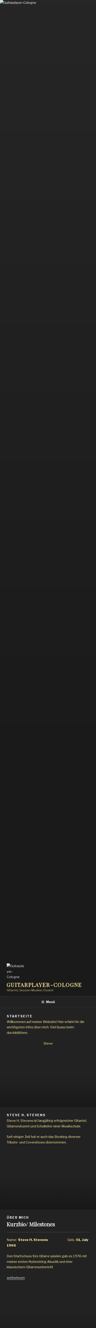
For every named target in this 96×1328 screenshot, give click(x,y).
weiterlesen (16, 1278)
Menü (50, 1002)
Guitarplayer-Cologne (44, 984)
